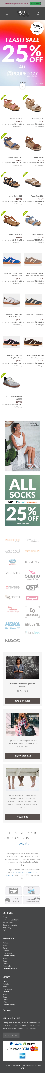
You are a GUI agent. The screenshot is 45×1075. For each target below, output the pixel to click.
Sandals (5, 958)
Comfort (6, 950)
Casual (5, 948)
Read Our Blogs (22, 701)
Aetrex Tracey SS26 (15, 235)
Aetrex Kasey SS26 (37, 196)
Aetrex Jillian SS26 (37, 235)
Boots (5, 945)
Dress (5, 1007)
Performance (7, 953)
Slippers (5, 961)
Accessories (7, 966)
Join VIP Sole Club (22, 756)
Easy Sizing (7, 927)
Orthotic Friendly (9, 956)
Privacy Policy (8, 922)
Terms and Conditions (11, 920)
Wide (5, 1002)
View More (22, 817)
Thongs (5, 963)
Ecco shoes (17, 872)
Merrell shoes (27, 872)
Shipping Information (10, 925)
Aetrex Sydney (39, 157)
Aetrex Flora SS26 (16, 119)
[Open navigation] (7, 13)
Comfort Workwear (10, 969)
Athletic (6, 943)
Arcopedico (10, 875)
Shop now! (35, 3)
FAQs (5, 930)
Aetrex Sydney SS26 (15, 157)
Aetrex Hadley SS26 (15, 196)
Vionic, (35, 872)
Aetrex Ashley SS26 (37, 119)
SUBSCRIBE (11, 1035)
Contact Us (7, 917)
